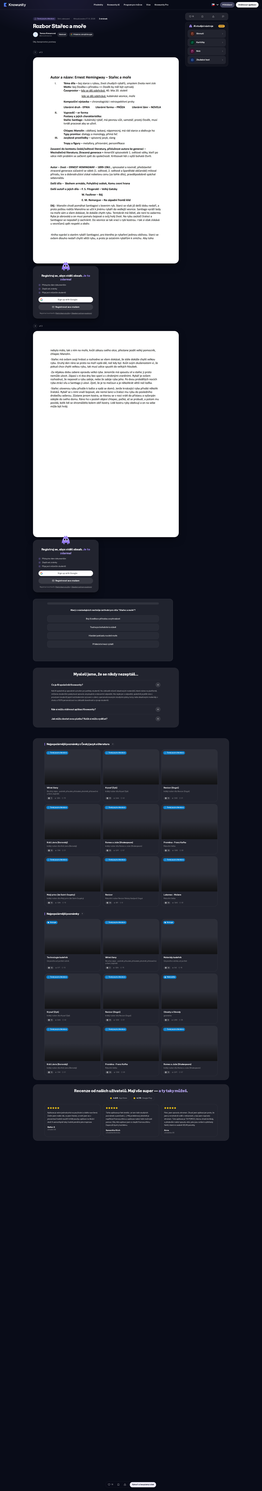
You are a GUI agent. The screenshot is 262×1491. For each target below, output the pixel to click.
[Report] (223, 17)
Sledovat (62, 34)
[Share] (213, 17)
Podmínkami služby (63, 313)
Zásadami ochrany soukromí (81, 313)
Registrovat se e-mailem (67, 307)
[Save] (202, 17)
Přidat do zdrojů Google (82, 34)
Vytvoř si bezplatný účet (143, 1484)
